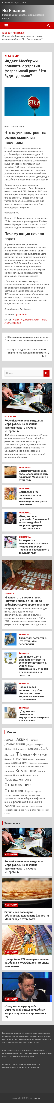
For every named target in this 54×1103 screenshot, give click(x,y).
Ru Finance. (14, 10)
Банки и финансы (34, 754)
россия (9, 806)
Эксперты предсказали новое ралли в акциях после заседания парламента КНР (26, 352)
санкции (20, 806)
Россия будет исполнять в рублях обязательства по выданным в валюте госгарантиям (32, 693)
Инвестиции (11, 56)
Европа (31, 766)
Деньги (24, 766)
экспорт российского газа (16, 810)
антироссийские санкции (15, 795)
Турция (30, 792)
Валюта (31, 760)
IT (17, 754)
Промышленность (17, 779)
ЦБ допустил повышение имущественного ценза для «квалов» (34, 716)
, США (7, 323)
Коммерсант (9, 772)
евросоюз (8, 799)
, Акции (15, 320)
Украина (37, 792)
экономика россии (34, 806)
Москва (8, 776)
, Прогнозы (32, 749)
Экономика (10, 417)
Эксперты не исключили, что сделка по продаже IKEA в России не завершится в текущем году (34, 546)
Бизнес (8, 759)
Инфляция (16, 323)
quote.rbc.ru (21, 314)
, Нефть (43, 320)
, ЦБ (6, 755)
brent (12, 755)
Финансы (9, 594)
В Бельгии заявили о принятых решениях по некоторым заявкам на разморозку (29, 339)
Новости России (22, 775)
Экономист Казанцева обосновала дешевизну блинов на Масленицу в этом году (33, 475)
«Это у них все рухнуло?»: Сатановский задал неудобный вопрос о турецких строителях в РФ (34, 522)
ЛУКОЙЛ (41, 772)
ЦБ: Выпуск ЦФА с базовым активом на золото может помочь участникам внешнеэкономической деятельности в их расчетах (33, 666)
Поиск (47, 373)
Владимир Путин (19, 763)
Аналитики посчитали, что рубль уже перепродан (33, 641)
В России (20, 759)
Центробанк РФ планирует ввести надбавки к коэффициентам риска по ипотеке (26, 963)
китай (17, 798)
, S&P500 (8, 739)
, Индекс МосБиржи (29, 320)
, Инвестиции (14, 744)
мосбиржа (27, 798)
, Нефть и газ (18, 749)
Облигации (37, 776)
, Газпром (33, 740)
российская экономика (27, 801)
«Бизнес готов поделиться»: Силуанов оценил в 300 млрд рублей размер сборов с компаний (26, 601)
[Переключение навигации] (6, 25)
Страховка (15, 790)
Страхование (17, 784)
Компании (25, 770)
